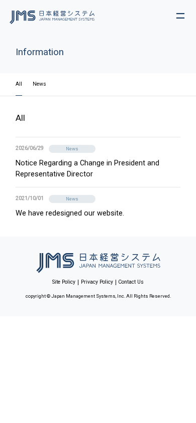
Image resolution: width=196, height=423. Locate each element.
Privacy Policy (97, 282)
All (19, 84)
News (39, 84)
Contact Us (131, 282)
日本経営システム (98, 260)
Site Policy (63, 282)
